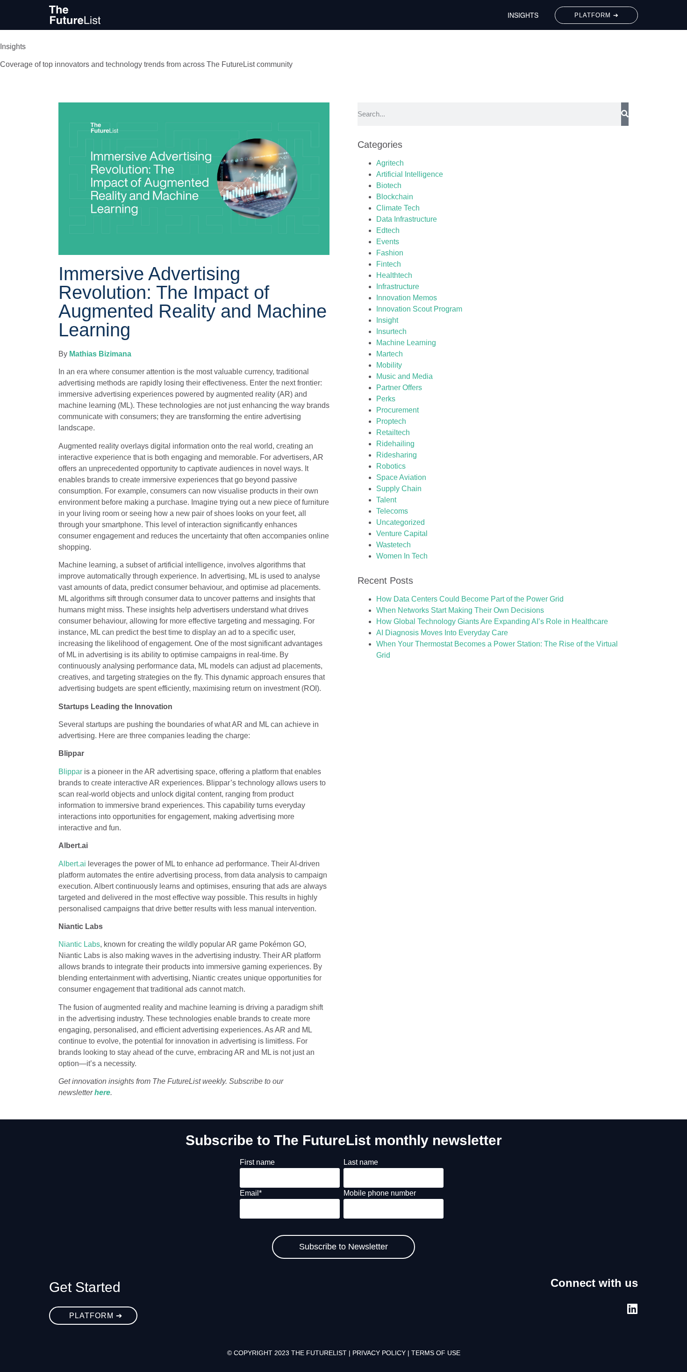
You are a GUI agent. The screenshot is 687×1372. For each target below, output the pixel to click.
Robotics (391, 466)
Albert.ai (72, 864)
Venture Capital (402, 533)
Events (387, 242)
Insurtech (391, 331)
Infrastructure (397, 286)
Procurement (397, 410)
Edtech (388, 230)
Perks (385, 399)
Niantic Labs (79, 944)
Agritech (390, 163)
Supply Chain (399, 489)
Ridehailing (395, 444)
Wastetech (393, 545)
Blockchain (394, 197)
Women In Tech (402, 556)
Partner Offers (399, 388)
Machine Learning (406, 343)
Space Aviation (401, 477)
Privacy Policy (379, 1353)
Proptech (391, 421)
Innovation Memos (406, 298)
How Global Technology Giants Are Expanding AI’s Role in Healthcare (492, 621)
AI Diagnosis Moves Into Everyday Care (442, 633)
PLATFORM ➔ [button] (596, 15)
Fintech (388, 264)
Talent (386, 500)
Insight (387, 320)
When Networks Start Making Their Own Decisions (460, 610)
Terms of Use (435, 1353)
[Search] (625, 114)
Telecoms (392, 511)
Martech (389, 354)
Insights (523, 15)
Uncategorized (400, 522)
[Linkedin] (632, 1308)
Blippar (70, 772)
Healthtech (394, 275)
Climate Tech (398, 208)
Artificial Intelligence (409, 174)
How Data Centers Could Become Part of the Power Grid (470, 599)
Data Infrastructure (406, 219)
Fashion (389, 253)
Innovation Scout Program (419, 309)
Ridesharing (396, 455)
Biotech (388, 185)
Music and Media (404, 376)
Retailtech (393, 432)
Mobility (389, 365)
